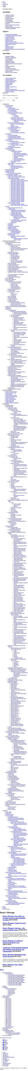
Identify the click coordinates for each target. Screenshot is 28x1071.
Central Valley (17, 652)
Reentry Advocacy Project (19, 640)
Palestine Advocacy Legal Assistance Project (19, 595)
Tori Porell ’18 (14, 696)
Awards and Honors (9, 397)
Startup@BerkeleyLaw (10, 793)
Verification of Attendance (13, 226)
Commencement (8, 84)
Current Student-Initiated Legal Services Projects (17, 536)
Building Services (9, 47)
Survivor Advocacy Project (19, 607)
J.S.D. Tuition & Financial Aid (14, 359)
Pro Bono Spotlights (12, 682)
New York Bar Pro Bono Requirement (16, 729)
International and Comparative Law (15, 122)
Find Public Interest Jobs (16, 831)
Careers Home (8, 812)
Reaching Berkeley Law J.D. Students (16, 885)
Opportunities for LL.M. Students (15, 680)
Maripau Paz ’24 (14, 712)
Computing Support (9, 36)
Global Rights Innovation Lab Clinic (16, 447)
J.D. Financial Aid (9, 58)
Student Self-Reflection (19, 462)
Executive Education (9, 170)
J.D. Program (8, 133)
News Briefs (8, 1025)
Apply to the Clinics (12, 407)
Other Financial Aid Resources (14, 375)
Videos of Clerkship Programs (17, 864)
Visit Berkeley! (14, 294)
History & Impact (12, 809)
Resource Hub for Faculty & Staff (12, 27)
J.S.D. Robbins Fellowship (16, 361)
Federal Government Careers (17, 847)
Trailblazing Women (7, 1028)
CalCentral (7, 67)
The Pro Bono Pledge (12, 527)
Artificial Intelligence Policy (17, 215)
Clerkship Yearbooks (15, 857)
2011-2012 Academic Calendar (17, 197)
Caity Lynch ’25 (14, 699)
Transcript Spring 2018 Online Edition (16, 982)
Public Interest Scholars (19, 322)
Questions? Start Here (13, 299)
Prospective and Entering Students (18, 311)
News (4, 1)
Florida (15, 654)
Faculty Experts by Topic (10, 392)
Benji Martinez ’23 (15, 715)
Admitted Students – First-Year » (15, 270)
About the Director (12, 806)
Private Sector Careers (13, 820)
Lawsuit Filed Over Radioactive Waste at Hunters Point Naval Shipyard (19, 443)
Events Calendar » (15, 168)
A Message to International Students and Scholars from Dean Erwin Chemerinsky (15, 949)
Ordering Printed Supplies (13, 1034)
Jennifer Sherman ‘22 (15, 723)
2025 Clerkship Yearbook (19, 860)
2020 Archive (8, 1005)
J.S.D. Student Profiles (16, 160)
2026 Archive (8, 998)
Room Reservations (9, 46)
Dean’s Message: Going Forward (14, 923)
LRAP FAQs (16, 343)
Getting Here (5, 1053)
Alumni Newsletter (9, 1026)
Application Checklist (18, 158)
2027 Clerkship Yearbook (19, 862)
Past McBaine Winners (18, 747)
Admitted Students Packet (13, 301)
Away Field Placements (13, 779)
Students (13, 485)
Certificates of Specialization (14, 147)
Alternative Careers (12, 869)
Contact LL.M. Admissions (17, 260)
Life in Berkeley (11, 290)
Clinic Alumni (17, 505)
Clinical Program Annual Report (15, 518)
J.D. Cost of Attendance (16, 315)
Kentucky (16, 656)
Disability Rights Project (19, 565)
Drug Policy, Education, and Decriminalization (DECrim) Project (18, 698)
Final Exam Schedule (10, 66)
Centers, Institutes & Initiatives (12, 402)
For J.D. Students (9, 815)
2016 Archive (8, 1010)
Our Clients (16, 453)
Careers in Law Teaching (10, 895)
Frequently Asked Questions (14, 789)
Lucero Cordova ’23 (15, 713)
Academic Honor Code (16, 212)
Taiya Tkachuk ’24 (15, 707)
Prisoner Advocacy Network (20, 639)
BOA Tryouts (14, 763)
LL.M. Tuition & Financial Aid (14, 347)
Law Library (5, 4)
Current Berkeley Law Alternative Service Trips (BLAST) (18, 648)
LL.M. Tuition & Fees (15, 348)
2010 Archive (8, 1018)
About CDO (8, 813)
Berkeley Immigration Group (20, 542)
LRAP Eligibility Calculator (20, 333)
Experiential (5, 404)
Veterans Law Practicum (10, 801)
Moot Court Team (15, 767)
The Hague (13, 781)
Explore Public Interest (16, 828)
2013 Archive (8, 1014)
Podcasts (4, 986)
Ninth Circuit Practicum (10, 803)
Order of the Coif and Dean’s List (15, 207)
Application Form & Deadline (20, 153)
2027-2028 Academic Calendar (17, 204)
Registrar (7, 88)
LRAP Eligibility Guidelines (20, 332)
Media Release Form (9, 1031)
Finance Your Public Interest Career (18, 839)
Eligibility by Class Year (13, 737)
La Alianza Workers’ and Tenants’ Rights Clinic (19, 586)
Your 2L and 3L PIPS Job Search (21, 834)
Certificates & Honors (10, 169)
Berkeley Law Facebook (10, 57)
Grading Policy (11, 882)
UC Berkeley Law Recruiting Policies (16, 878)
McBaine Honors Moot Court (17, 741)
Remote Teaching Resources (11, 34)
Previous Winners (17, 757)
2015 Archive (8, 1012)
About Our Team (11, 374)
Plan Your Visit (14, 254)
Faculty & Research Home (11, 391)
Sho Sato (10, 994)
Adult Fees (13, 487)
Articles (4, 907)
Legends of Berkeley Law (11, 988)
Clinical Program (9, 406)
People (12, 484)
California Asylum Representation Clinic (18, 554)
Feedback (5, 1058)
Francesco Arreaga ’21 (16, 719)
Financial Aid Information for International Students (17, 379)
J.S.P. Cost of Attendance (16, 355)
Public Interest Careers (13, 826)
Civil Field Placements (13, 777)
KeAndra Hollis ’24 (15, 710)
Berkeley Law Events (10, 39)
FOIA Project (14, 686)
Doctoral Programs (9, 148)
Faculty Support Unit (9, 38)
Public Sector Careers (12, 846)
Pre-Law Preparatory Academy (17, 249)
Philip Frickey (11, 991)
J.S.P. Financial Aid (12, 354)
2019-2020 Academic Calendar (17, 188)
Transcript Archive (9, 973)
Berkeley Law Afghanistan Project (18, 670)
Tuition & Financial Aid (16, 288)
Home (4, 906)
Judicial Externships (12, 776)
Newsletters (13, 444)
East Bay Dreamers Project (19, 567)
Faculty (12, 125)
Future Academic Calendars (14, 202)
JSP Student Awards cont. (16, 165)
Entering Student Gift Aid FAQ (20, 313)
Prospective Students (15, 130)
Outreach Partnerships (13, 269)
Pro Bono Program (9, 526)
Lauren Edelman (11, 989)
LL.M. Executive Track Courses (18, 142)
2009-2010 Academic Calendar (17, 200)
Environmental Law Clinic (14, 434)
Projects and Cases (15, 417)
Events (4, 2)
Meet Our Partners (12, 297)
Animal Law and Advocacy (19, 538)
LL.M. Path (16, 116)
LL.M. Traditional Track (13, 143)
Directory (5, 93)
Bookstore (7, 85)
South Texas (16, 665)
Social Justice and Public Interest (15, 112)
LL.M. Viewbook (12, 300)
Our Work (13, 452)
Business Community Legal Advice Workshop (19, 551)
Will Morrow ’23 (14, 716)
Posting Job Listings (12, 883)
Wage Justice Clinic (18, 641)
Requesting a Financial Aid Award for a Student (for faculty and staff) (16, 372)
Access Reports (14, 511)
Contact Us (13, 162)
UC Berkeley (5, 1065)
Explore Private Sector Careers (17, 821)
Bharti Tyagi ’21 (14, 714)
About (12, 502)
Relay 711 (5, 1062)
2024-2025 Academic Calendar (17, 181)
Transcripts (10, 225)
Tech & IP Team (14, 768)
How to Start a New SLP (16, 612)
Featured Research (9, 401)
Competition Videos (12, 771)
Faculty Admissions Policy (14, 268)
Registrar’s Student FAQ (13, 233)
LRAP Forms (16, 336)
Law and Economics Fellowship (18, 132)
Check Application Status (19, 159)
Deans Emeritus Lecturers (11, 395)
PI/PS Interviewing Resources (20, 832)
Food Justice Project (18, 572)
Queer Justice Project (18, 603)
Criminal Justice (11, 108)
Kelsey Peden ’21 (14, 721)
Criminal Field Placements (13, 778)
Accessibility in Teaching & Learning (13, 35)
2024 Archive (8, 1000)
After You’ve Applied (15, 247)
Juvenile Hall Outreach (18, 632)
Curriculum (13, 114)
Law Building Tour (15, 258)
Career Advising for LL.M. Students (13, 872)
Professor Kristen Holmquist (17, 725)
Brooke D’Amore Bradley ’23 (17, 705)
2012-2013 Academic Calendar (17, 196)
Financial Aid (8, 308)
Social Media (5, 1029)
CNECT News (14, 677)
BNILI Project (14, 684)
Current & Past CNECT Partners (18, 671)
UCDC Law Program (15, 783)
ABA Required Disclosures (8, 1057)
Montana (15, 662)
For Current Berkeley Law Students (16, 274)
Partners (15, 506)
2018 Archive (8, 1008)
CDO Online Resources (13, 894)
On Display (5, 987)
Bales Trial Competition (16, 761)
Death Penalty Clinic (12, 409)
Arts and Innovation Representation (18, 540)
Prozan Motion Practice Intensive (18, 740)
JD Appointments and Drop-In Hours (16, 819)
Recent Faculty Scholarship (11, 396)
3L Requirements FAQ (16, 231)
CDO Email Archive (12, 871)
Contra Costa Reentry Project (20, 563)
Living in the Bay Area (13, 265)
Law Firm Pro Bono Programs (14, 728)
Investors (10, 800)
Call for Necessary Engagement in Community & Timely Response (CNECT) (17, 668)
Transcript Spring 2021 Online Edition (16, 975)
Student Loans (11, 387)
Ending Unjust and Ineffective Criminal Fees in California (20, 489)
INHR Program (14, 782)
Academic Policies (9, 79)
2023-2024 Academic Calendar (17, 183)
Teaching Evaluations (10, 62)
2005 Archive (8, 1024)
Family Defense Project (19, 571)
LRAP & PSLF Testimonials (20, 342)
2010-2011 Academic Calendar (17, 199)
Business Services (9, 40)
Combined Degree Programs (14, 137)
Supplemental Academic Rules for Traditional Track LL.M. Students (18, 211)
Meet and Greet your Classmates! (18, 305)
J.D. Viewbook (14, 259)
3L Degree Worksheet (15, 232)
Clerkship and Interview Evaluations (19, 863)
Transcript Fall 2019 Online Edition (15, 978)
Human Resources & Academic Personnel (14, 43)
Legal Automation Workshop (20, 635)
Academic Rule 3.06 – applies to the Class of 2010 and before (18, 220)
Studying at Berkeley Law (13, 264)
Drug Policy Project (18, 566)
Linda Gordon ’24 (15, 683)
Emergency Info (8, 26)
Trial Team (13, 769)
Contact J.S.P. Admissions (16, 262)
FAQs (12, 251)
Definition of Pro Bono (16, 528)
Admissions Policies (12, 275)
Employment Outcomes (10, 900)
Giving (4, 5)
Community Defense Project (20, 629)
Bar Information (11, 234)
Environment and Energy (13, 109)
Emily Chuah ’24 (14, 708)
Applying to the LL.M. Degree (14, 281)
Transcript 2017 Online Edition (14, 983)
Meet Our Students (12, 263)
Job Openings (6, 1055)
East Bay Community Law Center (15, 433)
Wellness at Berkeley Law (11, 86)
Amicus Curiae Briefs (18, 418)
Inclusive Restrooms (9, 91)
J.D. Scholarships (14, 316)
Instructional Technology (10, 44)
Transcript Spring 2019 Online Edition (16, 979)
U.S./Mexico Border (18, 657)
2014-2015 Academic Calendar (17, 194)
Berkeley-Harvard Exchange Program (16, 138)
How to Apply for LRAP (19, 334)
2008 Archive (8, 1020)
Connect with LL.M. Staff (13, 291)
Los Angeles (16, 661)
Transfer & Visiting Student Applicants (19, 248)
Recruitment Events (15, 257)
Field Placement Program (10, 772)
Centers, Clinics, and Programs (17, 124)
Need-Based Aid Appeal (19, 317)
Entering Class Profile (13, 252)
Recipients (13, 524)
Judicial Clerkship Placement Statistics (16, 903)
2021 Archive (8, 1004)
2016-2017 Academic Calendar (17, 191)
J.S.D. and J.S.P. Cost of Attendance (18, 360)
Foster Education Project (19, 574)
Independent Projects (12, 678)
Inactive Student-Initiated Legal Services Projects (17, 614)
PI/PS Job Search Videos (19, 837)
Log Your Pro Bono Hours (14, 529)
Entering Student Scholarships (20, 312)
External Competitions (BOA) (14, 762)
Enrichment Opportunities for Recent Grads (17, 892)
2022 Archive (8, 1003)
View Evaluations (9, 21)
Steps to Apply (17, 152)
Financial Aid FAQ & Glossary (15, 366)
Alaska (15, 650)
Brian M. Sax (14, 523)
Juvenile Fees (14, 491)
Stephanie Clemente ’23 (16, 718)
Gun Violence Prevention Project (21, 577)
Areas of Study (8, 106)
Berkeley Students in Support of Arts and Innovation (20, 623)
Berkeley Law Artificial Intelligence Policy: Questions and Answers (20, 217)
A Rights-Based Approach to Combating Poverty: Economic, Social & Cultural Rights (20, 472)
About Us (13, 448)
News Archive (6, 997)
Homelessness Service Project (20, 579)
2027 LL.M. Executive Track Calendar (19, 205)
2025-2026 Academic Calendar (17, 179)
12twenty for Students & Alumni (12, 904)
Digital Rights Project (18, 564)
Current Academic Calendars (17, 144)
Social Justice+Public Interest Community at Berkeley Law (17, 118)
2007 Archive (8, 1021)
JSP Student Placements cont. (17, 167)
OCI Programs (11, 868)
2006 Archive (8, 1023)
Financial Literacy (12, 370)
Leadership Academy (18, 323)
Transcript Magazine (7, 972)
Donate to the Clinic (15, 432)
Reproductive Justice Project (20, 604)
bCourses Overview (9, 16)
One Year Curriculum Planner (14, 173)
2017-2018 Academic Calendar (17, 190)
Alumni (4, 6)
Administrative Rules (12, 788)
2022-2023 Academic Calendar (17, 184)
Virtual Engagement (15, 255)
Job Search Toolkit (9, 814)
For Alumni (7, 889)
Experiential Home (9, 405)
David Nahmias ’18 (15, 688)
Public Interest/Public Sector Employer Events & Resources (20, 830)
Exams (6, 64)
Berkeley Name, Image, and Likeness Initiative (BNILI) (20, 549)
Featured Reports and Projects (20, 464)
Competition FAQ (17, 756)
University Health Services (11, 89)
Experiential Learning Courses (11, 731)
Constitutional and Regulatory (14, 127)
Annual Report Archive (16, 519)
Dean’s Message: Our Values (13, 964)
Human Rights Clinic (12, 455)
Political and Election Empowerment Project (18, 599)
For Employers (8, 877)
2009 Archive (8, 1019)
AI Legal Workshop (18, 616)
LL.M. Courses (11, 146)
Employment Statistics (13, 901)
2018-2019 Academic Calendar (17, 189)
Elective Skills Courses (13, 735)
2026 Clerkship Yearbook (19, 861)
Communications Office (8, 1030)
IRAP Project (14, 687)
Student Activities (14, 126)
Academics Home (9, 105)
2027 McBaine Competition (20, 742)
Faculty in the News (9, 400)
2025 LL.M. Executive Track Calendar (19, 180)
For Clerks (13, 866)
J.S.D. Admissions (9, 278)
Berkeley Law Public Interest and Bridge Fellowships (21, 844)
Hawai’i (15, 655)
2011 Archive (8, 1016)
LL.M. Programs (9, 140)
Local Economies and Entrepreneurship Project (19, 637)
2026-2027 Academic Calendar (15, 175)
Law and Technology (12, 111)
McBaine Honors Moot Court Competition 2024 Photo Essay (20, 752)
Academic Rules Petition (16, 213)
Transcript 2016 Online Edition (14, 984)
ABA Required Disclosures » (14, 276)
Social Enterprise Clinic (13, 512)
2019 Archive (8, 1007)
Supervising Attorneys (13, 681)
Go (16, 97)
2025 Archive (8, 999)
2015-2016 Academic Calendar (17, 192)
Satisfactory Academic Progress (17, 385)
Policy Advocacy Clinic (13, 481)
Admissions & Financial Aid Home (13, 242)
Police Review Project (18, 597)
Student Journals (9, 83)
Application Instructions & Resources (19, 853)
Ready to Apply (14, 246)
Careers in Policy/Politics (16, 851)
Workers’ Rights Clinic (18, 609)
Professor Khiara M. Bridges (17, 724)
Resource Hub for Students (11, 72)
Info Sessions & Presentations (14, 369)
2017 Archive (8, 1009)
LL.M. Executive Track (13, 141)
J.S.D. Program (11, 149)
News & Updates (17, 340)
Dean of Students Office (10, 78)
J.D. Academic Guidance (13, 229)
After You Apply (14, 285)
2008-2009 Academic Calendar (17, 201)
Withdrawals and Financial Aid (17, 386)
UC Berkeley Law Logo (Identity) (12, 22)
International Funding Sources (17, 353)
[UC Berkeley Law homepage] (5, 1037)
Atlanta (15, 651)
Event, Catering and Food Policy (12, 24)
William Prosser (11, 993)
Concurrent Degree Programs (14, 136)
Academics (5, 104)
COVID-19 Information (10, 28)
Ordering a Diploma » (13, 228)
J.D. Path (16, 115)
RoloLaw (7, 23)
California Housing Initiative (20, 555)
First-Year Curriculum (13, 135)
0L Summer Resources (13, 816)
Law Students (11, 794)
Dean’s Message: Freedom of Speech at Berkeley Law (13, 941)
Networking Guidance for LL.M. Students (17, 876)
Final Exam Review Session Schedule (13, 63)
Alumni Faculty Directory (13, 896)
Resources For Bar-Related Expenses (19, 384)
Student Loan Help (18, 339)
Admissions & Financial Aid (8, 241)
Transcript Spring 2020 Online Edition (16, 977)
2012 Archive (8, 1015)
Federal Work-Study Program (14, 388)
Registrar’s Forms (12, 227)
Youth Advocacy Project (19, 611)
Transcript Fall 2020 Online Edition (15, 976)
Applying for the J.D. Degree (14, 244)
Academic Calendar (9, 15)
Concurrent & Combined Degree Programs (17, 267)
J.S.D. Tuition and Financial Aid (20, 154)
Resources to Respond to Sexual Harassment (15, 49)
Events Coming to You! (16, 304)
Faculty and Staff (17, 411)
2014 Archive (8, 1013)
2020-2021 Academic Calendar (17, 186)
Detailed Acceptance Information (18, 302)
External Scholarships (18, 318)
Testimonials (11, 773)
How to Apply (14, 534)
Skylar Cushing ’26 (15, 692)
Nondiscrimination (7, 1063)
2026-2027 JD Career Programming (16, 818)
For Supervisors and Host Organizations (16, 784)
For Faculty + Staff (7, 9)
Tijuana (15, 666)
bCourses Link (8, 17)
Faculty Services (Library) (11, 41)
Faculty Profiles (8, 60)
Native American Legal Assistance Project (19, 593)
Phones (7, 45)
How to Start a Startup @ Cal (17, 797)
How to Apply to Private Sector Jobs (19, 823)
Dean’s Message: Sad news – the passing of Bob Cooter (14, 929)
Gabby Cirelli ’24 (14, 704)
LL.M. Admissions (9, 280)
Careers (5, 810)
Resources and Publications (17, 486)
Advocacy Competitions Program (12, 736)
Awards (9, 726)
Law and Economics (12, 128)
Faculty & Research (7, 390)
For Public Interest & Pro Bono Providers (17, 730)
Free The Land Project (18, 630)
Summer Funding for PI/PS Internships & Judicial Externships (19, 841)
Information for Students (16, 414)
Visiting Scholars (14, 131)
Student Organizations (10, 81)
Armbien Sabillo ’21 (15, 720)
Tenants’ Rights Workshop (19, 608)
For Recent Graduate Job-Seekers (15, 890)
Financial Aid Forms (12, 368)
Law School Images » (7, 1035)
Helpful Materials (17, 746)
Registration (10, 223)
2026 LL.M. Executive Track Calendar (16, 176)
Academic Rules (9, 19)
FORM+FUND (14, 798)
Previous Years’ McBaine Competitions (19, 749)
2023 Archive (8, 1002)
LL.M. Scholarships (15, 352)
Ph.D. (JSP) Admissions (10, 279)
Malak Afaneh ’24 (15, 709)
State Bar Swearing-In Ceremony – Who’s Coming (21, 239)
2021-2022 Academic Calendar (17, 185)
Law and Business (12, 110)
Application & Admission (16, 151)
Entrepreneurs (11, 795)
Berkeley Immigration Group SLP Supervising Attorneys (18, 701)
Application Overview (15, 283)
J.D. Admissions (8, 243)
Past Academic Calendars (13, 178)
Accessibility (5, 1060)
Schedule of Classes (9, 18)
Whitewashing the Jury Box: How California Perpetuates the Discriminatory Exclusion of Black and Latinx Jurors (20, 428)
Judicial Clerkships (12, 852)
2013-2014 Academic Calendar (17, 195)
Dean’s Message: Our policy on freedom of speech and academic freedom (14, 918)
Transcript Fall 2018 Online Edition (15, 981)
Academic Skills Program (10, 80)
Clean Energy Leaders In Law (20, 556)
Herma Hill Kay (11, 992)
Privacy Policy (6, 1064)
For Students (6, 50)
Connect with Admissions (13, 253)
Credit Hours (13, 222)
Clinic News (13, 431)
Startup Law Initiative (18, 606)
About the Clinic (14, 410)
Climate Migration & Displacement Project (18, 558)
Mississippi (16, 664)
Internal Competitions (12, 739)
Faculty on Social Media (10, 399)
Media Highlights (6, 995)
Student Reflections (18, 450)
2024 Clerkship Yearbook (19, 858)
